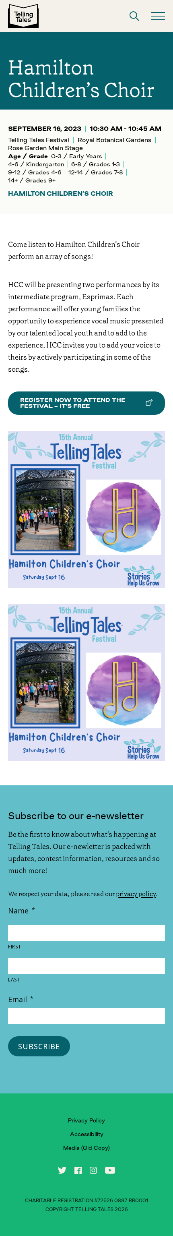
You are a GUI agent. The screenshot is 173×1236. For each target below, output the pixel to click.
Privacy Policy (86, 1120)
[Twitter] (62, 1170)
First (14, 946)
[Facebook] (78, 1170)
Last (14, 979)
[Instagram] (93, 1170)
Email (20, 999)
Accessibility (86, 1134)
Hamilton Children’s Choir (60, 194)
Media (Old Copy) (86, 1147)
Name (21, 910)
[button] (134, 16)
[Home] (23, 16)
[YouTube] (110, 1170)
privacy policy (136, 894)
